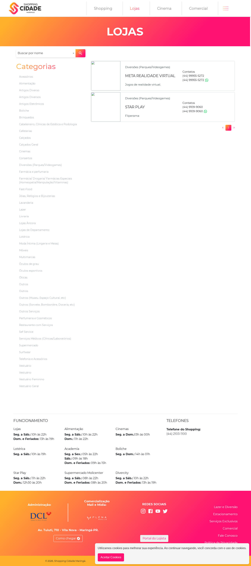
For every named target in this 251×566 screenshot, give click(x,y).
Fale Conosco (228, 535)
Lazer (22, 209)
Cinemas (24, 151)
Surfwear (25, 352)
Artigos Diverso (29, 90)
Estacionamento (225, 514)
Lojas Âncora (27, 223)
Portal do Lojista (154, 538)
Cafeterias (25, 131)
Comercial (198, 8)
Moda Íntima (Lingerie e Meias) (39, 243)
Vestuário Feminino (31, 379)
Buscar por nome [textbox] (30, 53)
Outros (23, 284)
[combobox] (46, 53)
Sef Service (26, 331)
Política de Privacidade (221, 543)
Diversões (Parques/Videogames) (40, 165)
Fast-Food (25, 189)
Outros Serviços (29, 311)
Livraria (24, 216)
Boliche (24, 110)
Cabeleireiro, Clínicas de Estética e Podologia (48, 124)
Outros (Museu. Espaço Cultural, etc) (42, 298)
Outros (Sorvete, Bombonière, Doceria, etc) (47, 304)
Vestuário (25, 365)
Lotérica (24, 236)
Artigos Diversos (30, 97)
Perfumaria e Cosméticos (35, 318)
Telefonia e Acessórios (33, 359)
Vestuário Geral (29, 386)
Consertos (25, 158)
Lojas (134, 8)
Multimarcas (27, 257)
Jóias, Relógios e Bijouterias (37, 196)
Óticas (23, 277)
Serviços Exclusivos (223, 521)
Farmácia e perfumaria (34, 171)
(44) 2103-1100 (176, 434)
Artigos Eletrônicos (31, 104)
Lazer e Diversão (226, 507)
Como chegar (66, 538)
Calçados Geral (28, 144)
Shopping (103, 8)
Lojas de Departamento (34, 230)
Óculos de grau (29, 264)
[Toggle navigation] (226, 8)
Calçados (25, 137)
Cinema (164, 8)
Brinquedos (26, 117)
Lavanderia (26, 202)
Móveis (23, 250)
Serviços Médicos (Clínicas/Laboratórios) (45, 338)
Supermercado (28, 345)
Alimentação (27, 83)
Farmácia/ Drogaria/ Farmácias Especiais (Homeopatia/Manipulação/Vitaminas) (45, 180)
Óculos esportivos (30, 270)
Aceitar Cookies (111, 557)
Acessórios (26, 76)
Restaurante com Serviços (36, 325)
